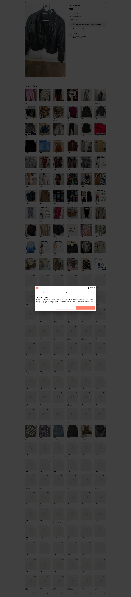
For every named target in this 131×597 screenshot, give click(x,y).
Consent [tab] (45, 292)
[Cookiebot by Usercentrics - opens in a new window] (89, 288)
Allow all (85, 308)
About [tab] (85, 292)
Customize (64, 308)
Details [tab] (65, 292)
